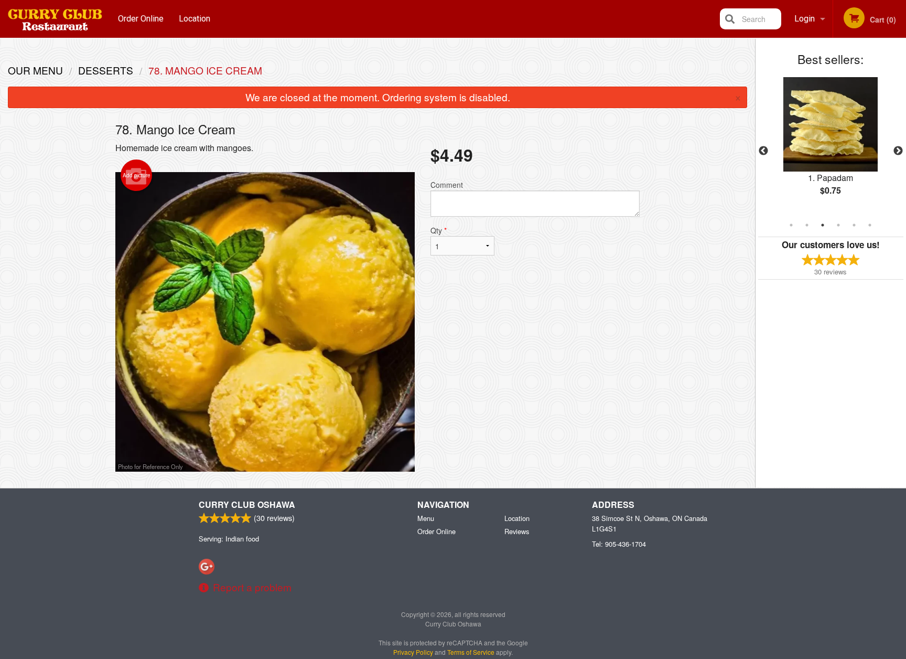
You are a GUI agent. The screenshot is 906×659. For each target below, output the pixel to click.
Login (804, 19)
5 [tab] (854, 225)
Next (898, 151)
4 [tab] (838, 225)
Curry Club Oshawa (247, 504)
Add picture (136, 175)
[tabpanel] (831, 145)
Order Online (141, 19)
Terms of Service (470, 651)
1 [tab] (791, 225)
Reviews (516, 531)
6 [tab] (870, 225)
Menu (425, 518)
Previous (763, 151)
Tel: (619, 544)
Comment (446, 184)
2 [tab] (807, 225)
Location (194, 19)
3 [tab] (822, 225)
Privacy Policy (413, 651)
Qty (438, 230)
